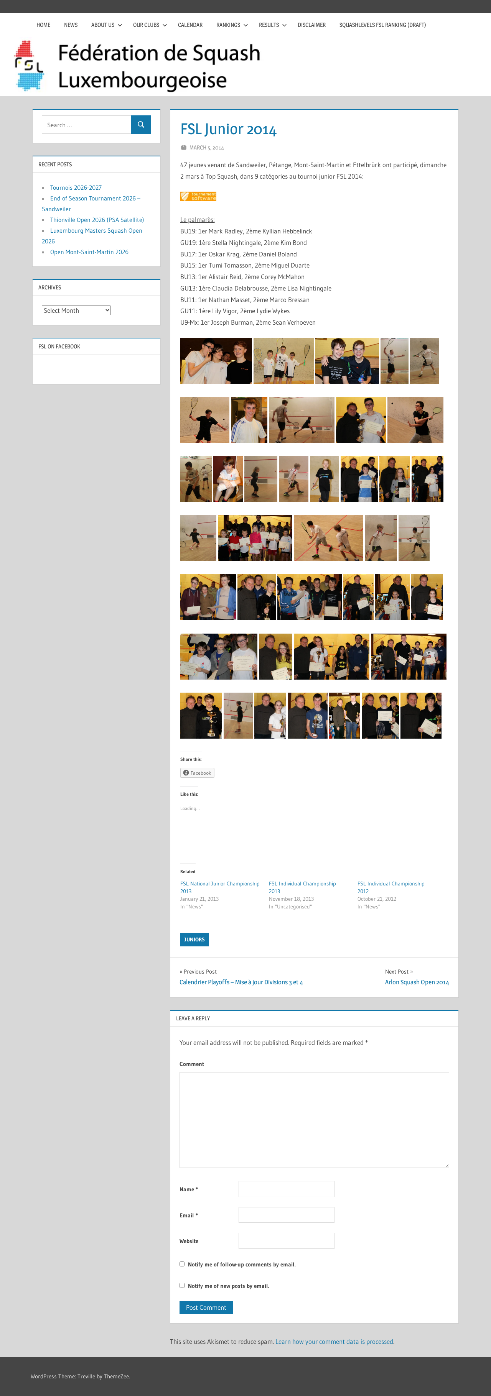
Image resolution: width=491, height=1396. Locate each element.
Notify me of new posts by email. (228, 1285)
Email (189, 1215)
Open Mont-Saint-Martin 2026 (89, 252)
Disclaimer (312, 24)
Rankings (228, 24)
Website (189, 1241)
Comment (192, 1064)
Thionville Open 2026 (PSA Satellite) (97, 219)
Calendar (190, 24)
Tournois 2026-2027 (76, 187)
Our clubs (146, 24)
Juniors (195, 939)
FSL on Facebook (59, 346)
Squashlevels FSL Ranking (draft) (382, 24)
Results (269, 24)
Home (43, 24)
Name (189, 1189)
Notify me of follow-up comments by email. (242, 1264)
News (70, 24)
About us (102, 24)
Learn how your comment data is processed (334, 1341)
